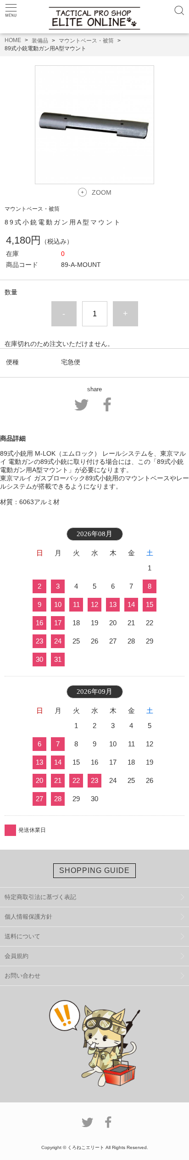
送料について (22, 936)
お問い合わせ (22, 975)
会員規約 (16, 955)
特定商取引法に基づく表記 (40, 897)
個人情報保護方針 (28, 916)
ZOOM (101, 192)
